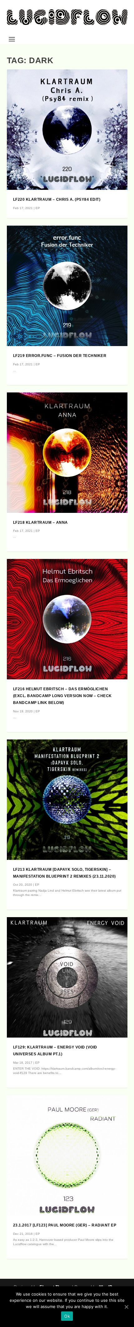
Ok (67, 1316)
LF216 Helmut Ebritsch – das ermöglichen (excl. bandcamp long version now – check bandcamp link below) (62, 696)
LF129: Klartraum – (35, 1047)
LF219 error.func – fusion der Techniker (60, 356)
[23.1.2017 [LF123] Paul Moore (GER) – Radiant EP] (67, 1155)
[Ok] (126, 1307)
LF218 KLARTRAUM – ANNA (40, 522)
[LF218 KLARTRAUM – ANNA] (67, 452)
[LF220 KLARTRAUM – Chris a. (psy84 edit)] (67, 129)
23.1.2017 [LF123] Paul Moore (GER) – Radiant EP (65, 1225)
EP (38, 208)
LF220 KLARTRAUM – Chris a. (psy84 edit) (57, 199)
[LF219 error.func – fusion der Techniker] (67, 286)
